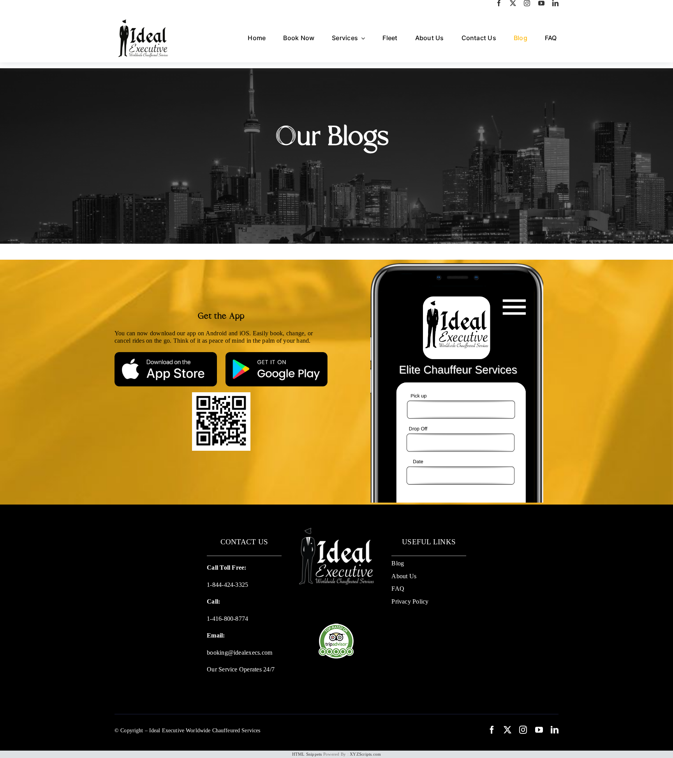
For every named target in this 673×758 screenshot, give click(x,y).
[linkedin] (555, 3)
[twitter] (513, 3)
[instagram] (527, 3)
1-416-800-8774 (227, 618)
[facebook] (499, 3)
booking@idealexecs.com (239, 652)
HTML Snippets (307, 754)
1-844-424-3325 (227, 584)
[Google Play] (277, 355)
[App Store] (166, 355)
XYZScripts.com (365, 754)
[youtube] (541, 3)
